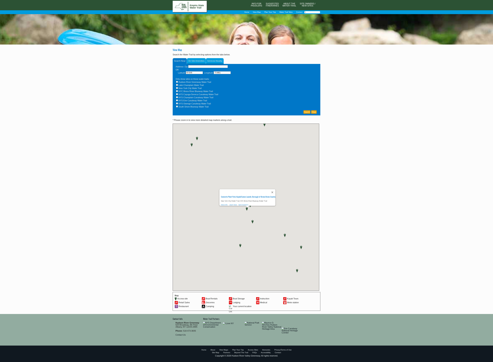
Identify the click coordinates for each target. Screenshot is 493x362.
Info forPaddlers (256, 5)
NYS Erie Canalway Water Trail (192, 100)
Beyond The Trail (241, 352)
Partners (226, 352)
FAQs (254, 352)
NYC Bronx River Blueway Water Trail (195, 91)
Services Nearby (214, 61)
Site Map (215, 352)
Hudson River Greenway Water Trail (194, 82)
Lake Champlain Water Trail (191, 85)
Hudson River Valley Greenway (246, 356)
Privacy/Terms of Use (283, 350)
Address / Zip (182, 67)
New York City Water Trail (190, 88)
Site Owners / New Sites (307, 5)
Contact (299, 12)
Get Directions (243, 205)
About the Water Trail (289, 5)
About (212, 350)
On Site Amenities (196, 61)
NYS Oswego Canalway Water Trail (194, 104)
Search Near (180, 61)
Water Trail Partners (211, 318)
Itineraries (266, 350)
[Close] (272, 192)
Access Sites (253, 350)
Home (246, 12)
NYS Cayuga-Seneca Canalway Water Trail (198, 94)
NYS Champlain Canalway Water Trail (195, 97)
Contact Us (181, 335)
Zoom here (233, 205)
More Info (224, 205)
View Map (257, 12)
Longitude (208, 73)
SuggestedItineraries (272, 5)
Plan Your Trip (270, 12)
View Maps (223, 350)
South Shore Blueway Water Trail (193, 107)
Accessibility (266, 352)
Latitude (181, 73)
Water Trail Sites (286, 12)
